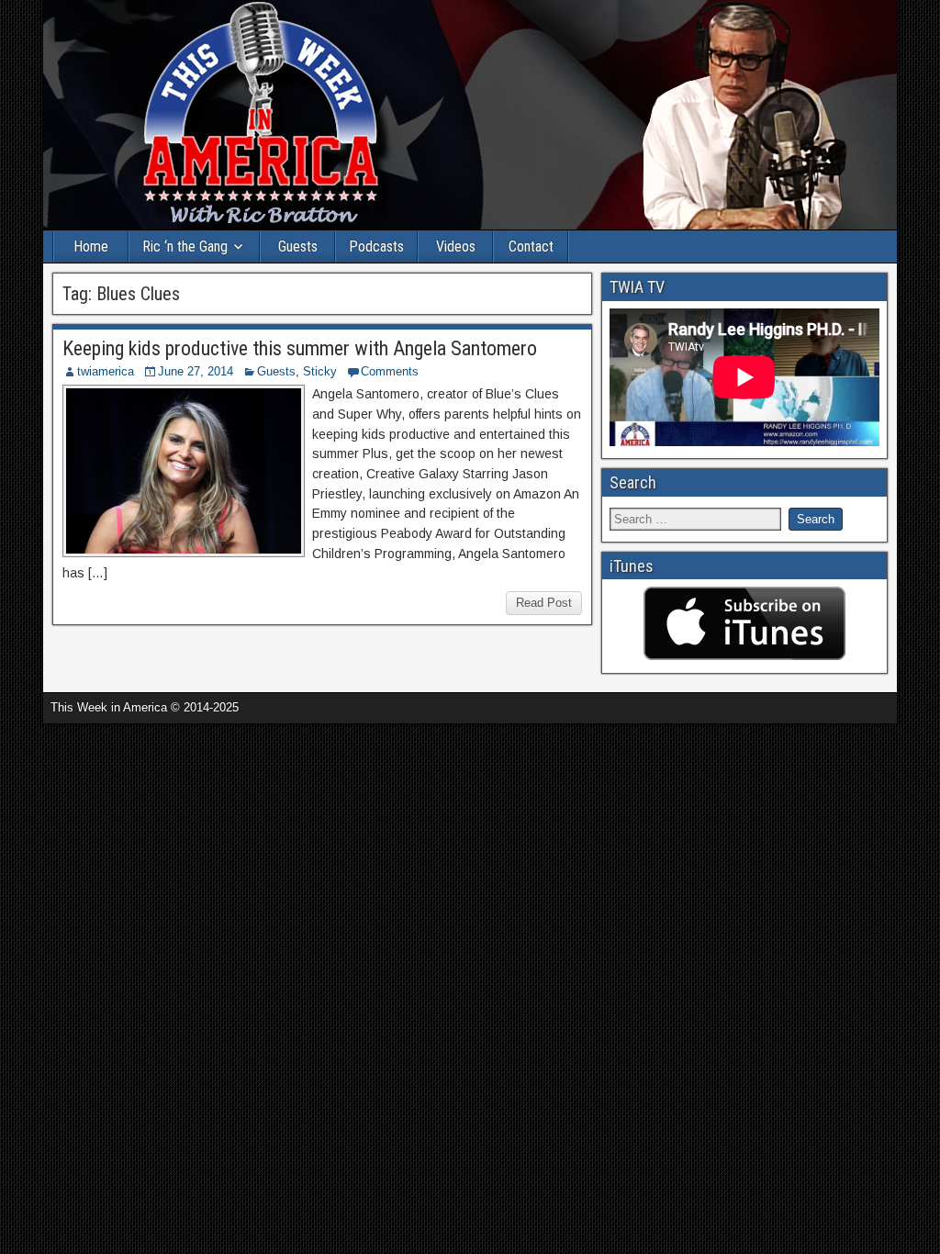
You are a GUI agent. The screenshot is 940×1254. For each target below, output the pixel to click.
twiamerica (105, 371)
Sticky (320, 371)
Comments (390, 371)
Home (90, 246)
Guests (298, 246)
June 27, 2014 (195, 371)
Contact (531, 246)
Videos (456, 246)
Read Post (544, 603)
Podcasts (376, 246)
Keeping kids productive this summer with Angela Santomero (299, 348)
